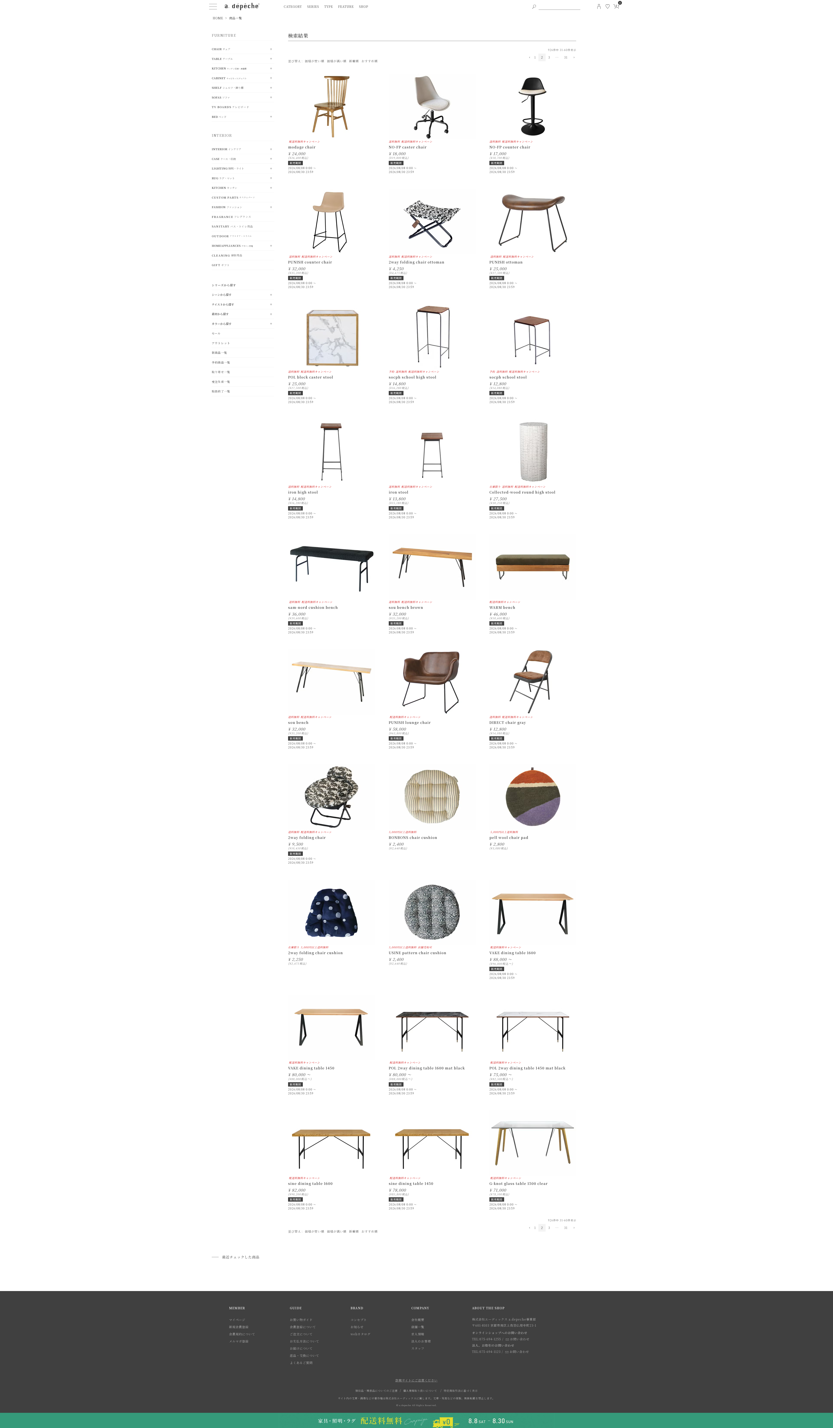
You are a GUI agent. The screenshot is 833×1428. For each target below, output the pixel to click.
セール (216, 333)
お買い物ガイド (301, 1320)
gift (221, 265)
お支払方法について (304, 1341)
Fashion (227, 207)
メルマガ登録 (239, 1341)
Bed (219, 117)
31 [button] (565, 57)
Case (224, 159)
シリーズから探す (224, 285)
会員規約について (242, 1334)
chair (221, 49)
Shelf (227, 88)
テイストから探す (223, 304)
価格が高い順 (336, 61)
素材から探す (220, 314)
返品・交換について (304, 1355)
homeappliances (232, 246)
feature (346, 6)
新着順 (354, 61)
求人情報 (417, 1334)
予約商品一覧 (221, 362)
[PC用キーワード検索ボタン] (534, 6)
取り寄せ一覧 (221, 372)
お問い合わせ (520, 1339)
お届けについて (301, 1348)
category (293, 6)
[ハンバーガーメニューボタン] (213, 6)
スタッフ (417, 1348)
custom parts (233, 197)
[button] (529, 58)
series (313, 6)
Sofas (221, 97)
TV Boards (230, 107)
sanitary (232, 226)
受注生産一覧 (221, 382)
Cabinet (229, 78)
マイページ (237, 1320)
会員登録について (303, 1327)
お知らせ (357, 1327)
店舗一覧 (417, 1327)
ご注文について (301, 1334)
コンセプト (359, 1320)
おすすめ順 (369, 61)
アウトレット (221, 343)
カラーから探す (221, 324)
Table (222, 59)
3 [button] (549, 57)
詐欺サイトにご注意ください (416, 1380)
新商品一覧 (219, 353)
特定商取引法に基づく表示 (461, 1390)
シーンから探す (221, 295)
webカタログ (361, 1334)
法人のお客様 (421, 1341)
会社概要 (417, 1320)
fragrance (231, 217)
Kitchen (229, 68)
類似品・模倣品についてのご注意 (376, 1390)
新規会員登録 (239, 1327)
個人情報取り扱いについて (420, 1390)
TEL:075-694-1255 (486, 1339)
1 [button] (535, 57)
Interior (226, 149)
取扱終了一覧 (221, 391)
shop (363, 6)
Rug (223, 178)
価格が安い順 (314, 61)
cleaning (227, 255)
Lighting (228, 168)
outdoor (232, 236)
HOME (218, 18)
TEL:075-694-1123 (486, 1351)
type (328, 6)
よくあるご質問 (301, 1362)
